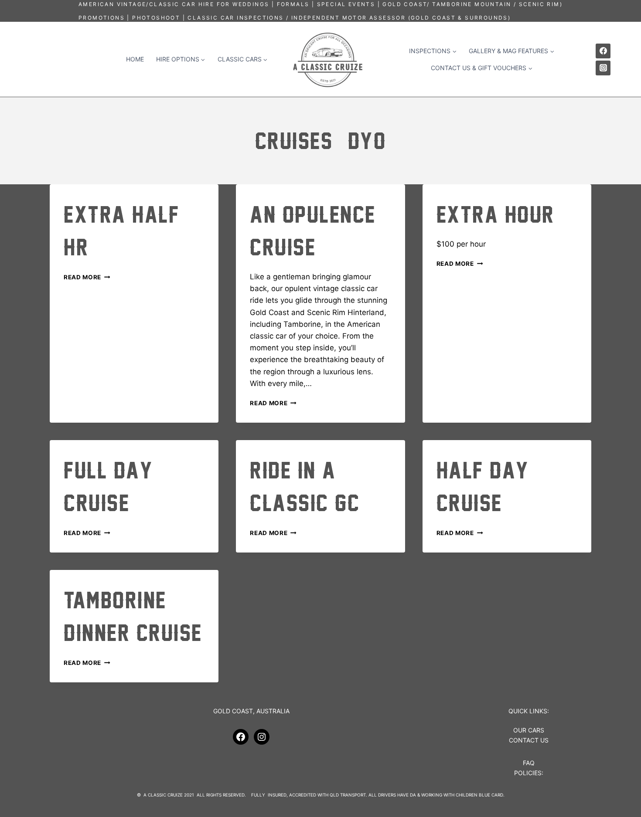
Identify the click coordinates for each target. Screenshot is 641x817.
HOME (135, 59)
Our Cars (528, 730)
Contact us (529, 740)
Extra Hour (495, 214)
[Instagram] (603, 68)
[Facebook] (603, 51)
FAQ (529, 762)
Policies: (528, 772)
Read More (87, 277)
